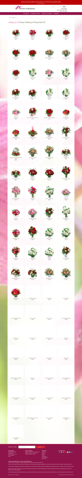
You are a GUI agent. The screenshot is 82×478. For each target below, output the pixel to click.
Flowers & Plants (35, 13)
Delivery (43, 454)
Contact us (44, 452)
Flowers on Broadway (25, 8)
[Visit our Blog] (72, 452)
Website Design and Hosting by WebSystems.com (66, 474)
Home (10, 17)
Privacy (43, 455)
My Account (44, 458)
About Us (43, 451)
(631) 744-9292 (63, 11)
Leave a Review (45, 457)
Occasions (26, 13)
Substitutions (44, 456)
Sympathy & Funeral (47, 13)
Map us (9, 456)
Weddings (56, 13)
